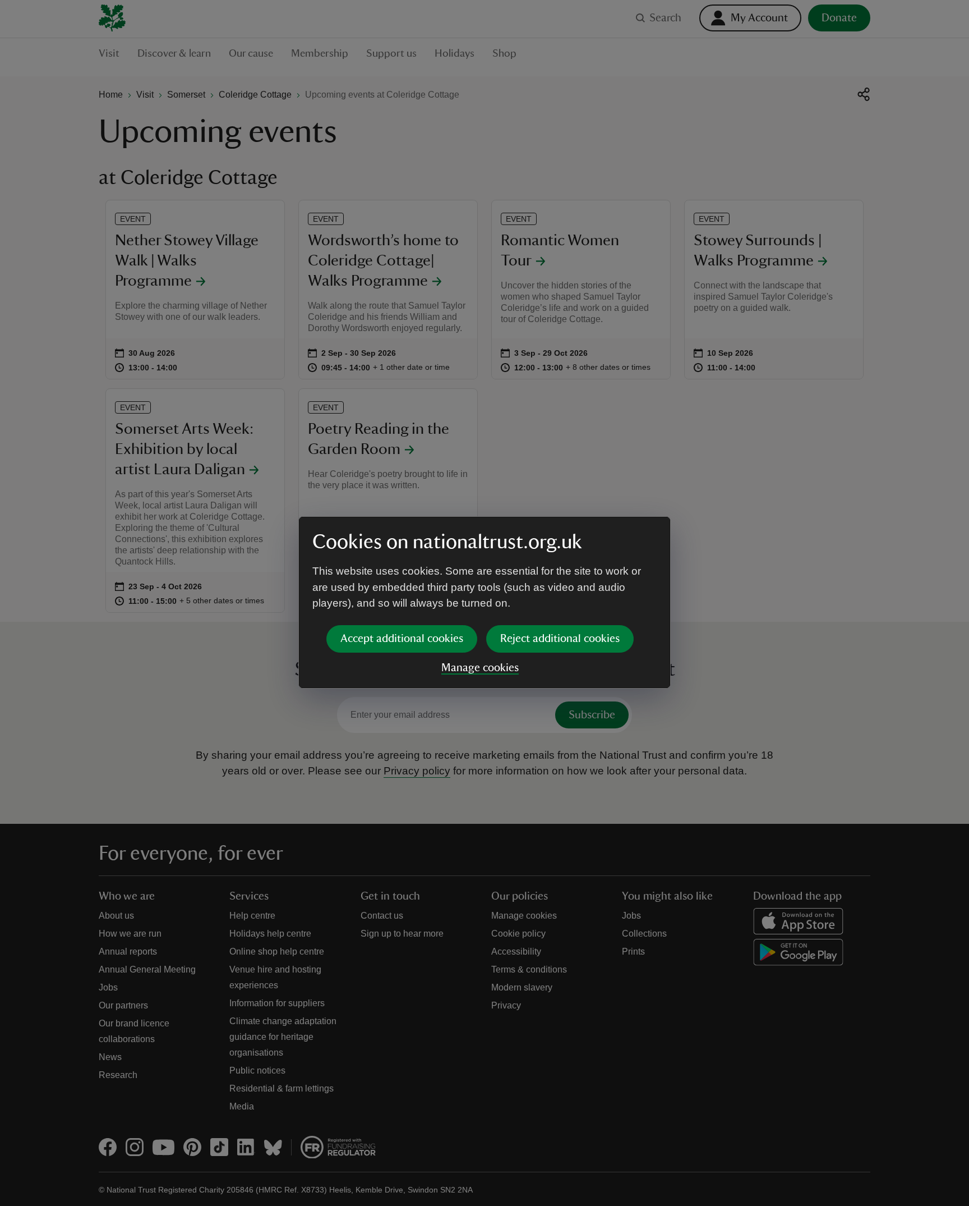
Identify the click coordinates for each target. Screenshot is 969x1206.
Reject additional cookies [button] (560, 638)
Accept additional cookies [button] (401, 638)
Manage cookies (480, 667)
